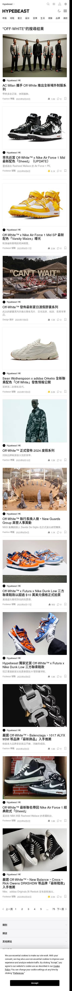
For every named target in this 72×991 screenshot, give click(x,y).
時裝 (5, 18)
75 (53, 909)
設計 (27, 18)
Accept (34, 983)
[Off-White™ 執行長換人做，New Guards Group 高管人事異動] (35, 489)
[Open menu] (65, 11)
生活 (43, 18)
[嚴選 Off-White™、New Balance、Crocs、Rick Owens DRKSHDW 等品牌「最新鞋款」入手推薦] (35, 849)
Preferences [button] (18, 973)
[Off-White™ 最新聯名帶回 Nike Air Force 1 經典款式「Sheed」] (35, 777)
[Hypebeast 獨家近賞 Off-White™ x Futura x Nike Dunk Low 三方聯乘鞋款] (35, 633)
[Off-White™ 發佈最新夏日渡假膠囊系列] (35, 277)
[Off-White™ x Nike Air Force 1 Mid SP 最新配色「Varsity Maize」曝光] (35, 205)
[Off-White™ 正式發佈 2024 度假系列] (35, 420)
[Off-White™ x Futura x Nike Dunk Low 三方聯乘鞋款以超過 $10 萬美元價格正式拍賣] (35, 561)
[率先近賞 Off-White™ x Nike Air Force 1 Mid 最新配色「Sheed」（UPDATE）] (35, 127)
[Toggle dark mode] (59, 11)
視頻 (50, 18)
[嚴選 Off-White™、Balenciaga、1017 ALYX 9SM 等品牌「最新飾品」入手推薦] (35, 705)
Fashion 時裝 (8, 98)
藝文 (20, 18)
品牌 (58, 18)
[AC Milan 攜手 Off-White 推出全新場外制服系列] (35, 55)
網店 (65, 18)
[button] (65, 98)
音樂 (35, 18)
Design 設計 (8, 319)
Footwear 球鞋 (9, 170)
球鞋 (12, 18)
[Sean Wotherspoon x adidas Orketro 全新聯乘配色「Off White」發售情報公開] (35, 348)
